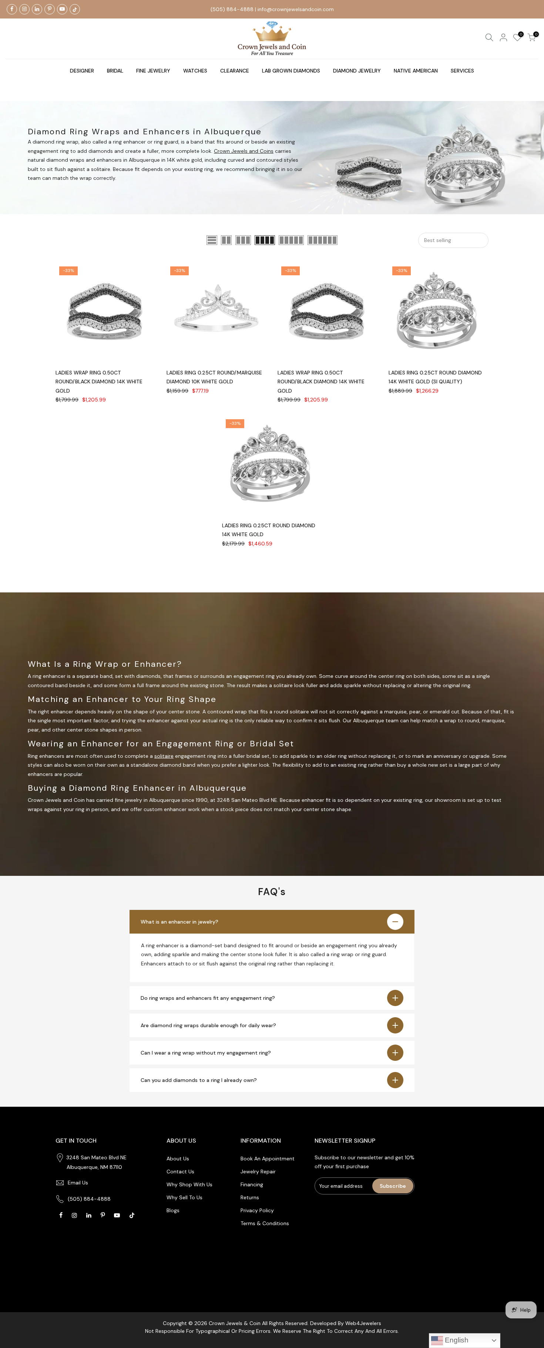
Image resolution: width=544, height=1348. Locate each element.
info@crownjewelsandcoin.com (296, 9)
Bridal (115, 70)
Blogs (173, 1210)
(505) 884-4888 (232, 9)
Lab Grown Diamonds (291, 70)
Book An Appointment (268, 1158)
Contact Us (180, 1171)
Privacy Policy (257, 1210)
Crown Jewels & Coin (235, 1323)
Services (462, 70)
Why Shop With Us (189, 1184)
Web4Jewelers (363, 1323)
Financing (252, 1184)
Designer (82, 70)
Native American (416, 70)
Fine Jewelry (153, 70)
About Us (178, 1158)
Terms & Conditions (265, 1223)
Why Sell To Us (184, 1197)
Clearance (234, 70)
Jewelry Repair (258, 1171)
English (456, 1340)
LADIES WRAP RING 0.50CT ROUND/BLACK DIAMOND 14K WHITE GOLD (99, 381)
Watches (195, 70)
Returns (250, 1197)
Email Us (78, 1182)
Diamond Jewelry (357, 70)
